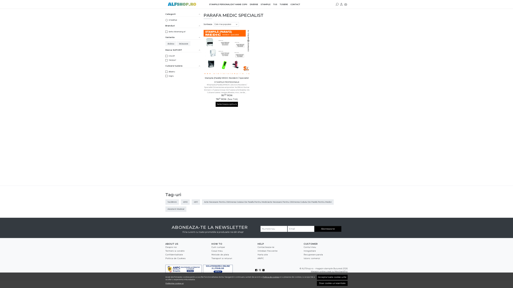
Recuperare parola (313, 254)
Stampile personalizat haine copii (228, 4)
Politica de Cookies (175, 258)
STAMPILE (266, 4)
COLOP (172, 56)
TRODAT (172, 60)
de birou (171, 44)
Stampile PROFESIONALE (226, 82)
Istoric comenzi (312, 258)
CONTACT (295, 4)
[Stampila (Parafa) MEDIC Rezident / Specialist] (227, 52)
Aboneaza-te (328, 229)
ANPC (261, 258)
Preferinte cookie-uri (175, 283)
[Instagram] (260, 270)
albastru (172, 72)
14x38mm (172, 202)
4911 (196, 202)
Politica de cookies (271, 277)
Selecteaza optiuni (227, 104)
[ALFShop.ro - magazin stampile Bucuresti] (182, 4)
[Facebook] (257, 270)
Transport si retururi (221, 258)
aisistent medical (176, 209)
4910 (185, 202)
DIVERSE (254, 4)
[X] (264, 270)
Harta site (263, 254)
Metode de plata (220, 254)
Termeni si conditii (175, 251)
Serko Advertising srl (177, 32)
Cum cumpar (218, 247)
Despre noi (171, 247)
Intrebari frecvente (268, 251)
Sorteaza (208, 24)
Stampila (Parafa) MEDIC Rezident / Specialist (227, 78)
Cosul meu (217, 251)
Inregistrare (310, 251)
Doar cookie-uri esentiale (332, 283)
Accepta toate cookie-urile (332, 277)
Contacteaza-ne (266, 247)
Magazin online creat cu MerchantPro (329, 271)
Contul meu (310, 247)
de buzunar (183, 44)
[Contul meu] (341, 4)
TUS (275, 4)
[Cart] (345, 4)
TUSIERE (284, 4)
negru (171, 76)
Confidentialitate (174, 254)
